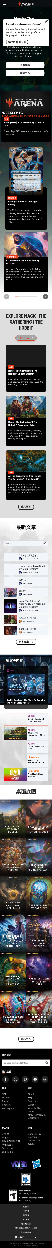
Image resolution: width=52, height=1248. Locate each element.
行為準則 (26, 1211)
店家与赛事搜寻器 (11, 1141)
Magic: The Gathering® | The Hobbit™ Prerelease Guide (26, 432)
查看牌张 (25, 65)
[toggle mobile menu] (4, 3)
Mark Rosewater (29, 621)
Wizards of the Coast (30, 559)
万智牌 (5, 1133)
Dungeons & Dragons (34, 1135)
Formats (6, 1097)
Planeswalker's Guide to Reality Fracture (26, 274)
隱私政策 (26, 1215)
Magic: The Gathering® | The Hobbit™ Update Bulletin (26, 379)
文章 (4, 1093)
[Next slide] (45, 297)
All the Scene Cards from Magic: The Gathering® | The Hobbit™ (26, 486)
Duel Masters (35, 1140)
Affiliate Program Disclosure (37, 1116)
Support (32, 1104)
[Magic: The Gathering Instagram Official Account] (44, 1079)
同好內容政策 (26, 1224)
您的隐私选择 (26, 1232)
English (22, 42)
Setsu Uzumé (27, 583)
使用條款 (26, 1207)
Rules (5, 1101)
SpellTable (7, 1151)
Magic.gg (6, 1137)
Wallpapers (8, 1108)
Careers (32, 1101)
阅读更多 (25, 73)
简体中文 (11, 42)
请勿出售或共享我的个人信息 (26, 1228)
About (31, 1093)
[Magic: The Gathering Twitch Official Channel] (25, 1079)
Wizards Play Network (34, 1110)
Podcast (6, 1104)
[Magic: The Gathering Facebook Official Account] (5, 1079)
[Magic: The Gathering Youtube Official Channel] (35, 1079)
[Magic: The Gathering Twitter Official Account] (15, 1079)
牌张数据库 (7, 1144)
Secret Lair (7, 1148)
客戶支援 (26, 1219)
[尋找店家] (47, 1063)
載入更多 (26, 507)
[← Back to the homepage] (26, 3)
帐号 (30, 1097)
